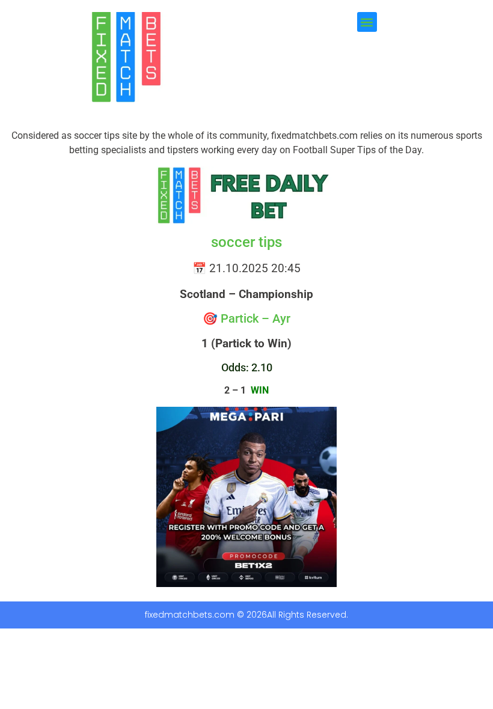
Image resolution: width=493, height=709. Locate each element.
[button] (367, 22)
